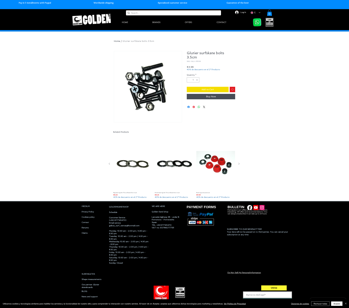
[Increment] (197, 80)
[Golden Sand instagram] (261, 207)
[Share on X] (204, 107)
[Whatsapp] (257, 22)
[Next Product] (239, 163)
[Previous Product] (109, 163)
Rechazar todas (320, 303)
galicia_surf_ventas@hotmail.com (124, 225)
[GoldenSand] (91, 19)
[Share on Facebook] (188, 107)
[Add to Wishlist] (232, 89)
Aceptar (336, 303)
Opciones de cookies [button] (300, 303)
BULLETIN (236, 207)
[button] (269, 13)
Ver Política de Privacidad (235, 303)
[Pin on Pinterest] (193, 107)
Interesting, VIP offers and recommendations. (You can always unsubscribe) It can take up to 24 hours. (247, 213)
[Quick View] (132, 164)
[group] (174, 168)
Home (117, 41)
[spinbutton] (193, 80)
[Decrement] (189, 80)
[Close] (345, 303)
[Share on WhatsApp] (199, 107)
